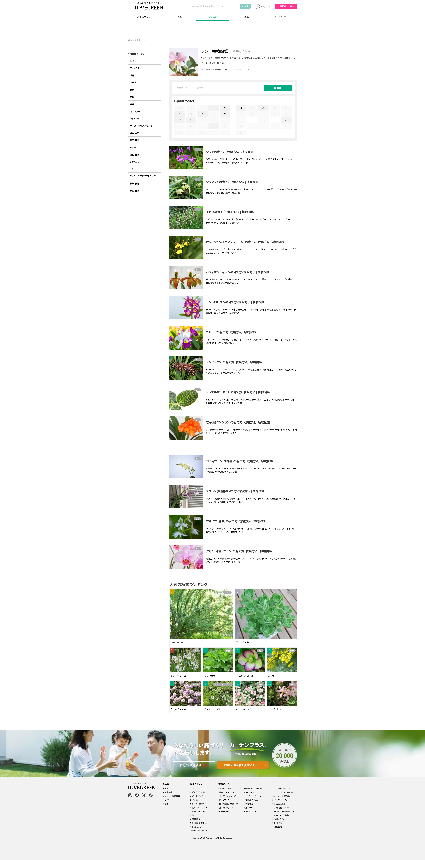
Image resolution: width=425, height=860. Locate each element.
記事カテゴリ (144, 16)
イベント (167, 799)
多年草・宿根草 (198, 803)
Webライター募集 (281, 815)
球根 (292, 684)
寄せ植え (195, 799)
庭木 (292, 650)
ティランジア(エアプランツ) (143, 176)
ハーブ (227, 592)
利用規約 (277, 822)
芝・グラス (135, 68)
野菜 (228, 650)
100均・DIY (249, 792)
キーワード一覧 (280, 799)
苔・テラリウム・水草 (253, 788)
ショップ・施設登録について (285, 811)
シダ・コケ (135, 161)
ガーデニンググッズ (227, 796)
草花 (197, 518)
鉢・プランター (251, 807)
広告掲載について (281, 807)
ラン (197, 149)
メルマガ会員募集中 (282, 796)
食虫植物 (134, 154)
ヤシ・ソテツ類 (137, 118)
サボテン (134, 147)
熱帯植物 (134, 183)
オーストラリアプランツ (223, 684)
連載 (246, 16)
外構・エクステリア (199, 830)
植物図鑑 (212, 16)
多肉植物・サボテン (199, 822)
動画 (166, 803)
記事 (166, 788)
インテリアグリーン (253, 796)
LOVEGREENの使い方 (283, 792)
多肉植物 (134, 140)
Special (279, 16)
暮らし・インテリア (226, 792)
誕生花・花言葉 (198, 792)
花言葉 (178, 16)
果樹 (132, 97)
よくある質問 (279, 803)
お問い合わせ (279, 819)
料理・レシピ (196, 815)
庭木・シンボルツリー (200, 807)
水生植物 (134, 190)
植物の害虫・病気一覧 (228, 803)
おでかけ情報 (225, 788)
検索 (247, 6)
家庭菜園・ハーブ (198, 811)
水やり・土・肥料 (252, 811)
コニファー (135, 111)
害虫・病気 (196, 826)
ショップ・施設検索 (172, 796)
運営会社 (277, 826)
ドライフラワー (225, 799)
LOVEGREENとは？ (281, 788)
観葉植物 (134, 133)
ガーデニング (197, 796)
